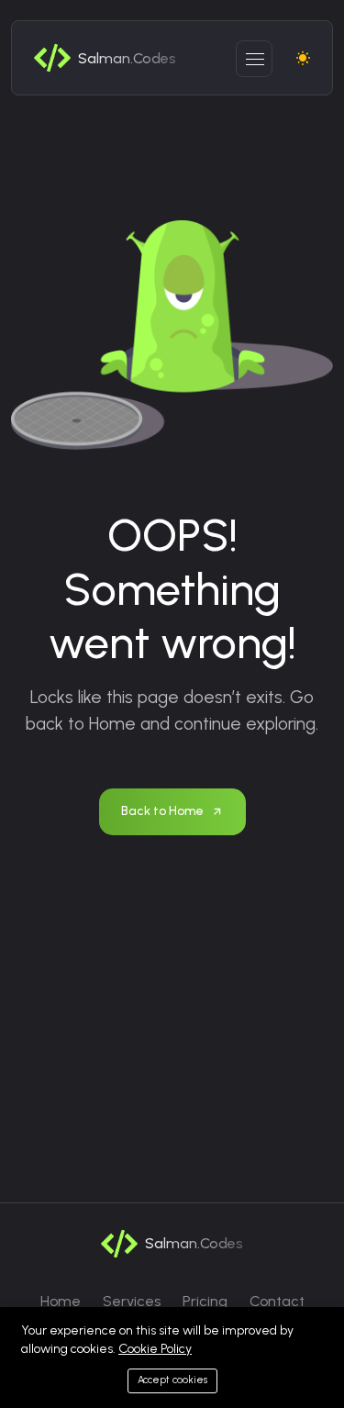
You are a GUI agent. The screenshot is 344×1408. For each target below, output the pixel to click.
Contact (277, 1301)
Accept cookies (172, 1380)
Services (132, 1301)
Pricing (205, 1301)
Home (60, 1301)
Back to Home (162, 811)
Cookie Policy (155, 1349)
